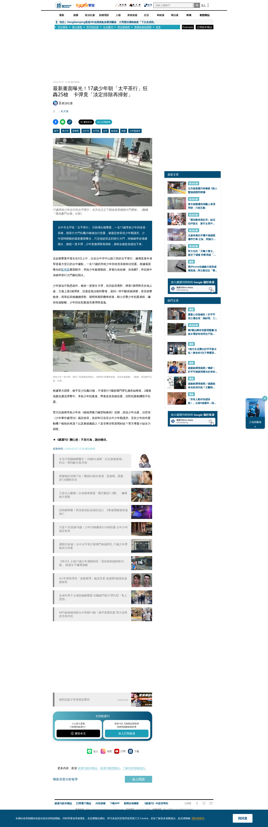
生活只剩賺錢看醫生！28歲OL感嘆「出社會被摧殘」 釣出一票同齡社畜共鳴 (93, 460)
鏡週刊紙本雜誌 (87, 768)
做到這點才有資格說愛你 (74, 699)
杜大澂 (64, 111)
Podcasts (188, 27)
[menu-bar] (208, 5)
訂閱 (123, 751)
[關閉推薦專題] (264, 398)
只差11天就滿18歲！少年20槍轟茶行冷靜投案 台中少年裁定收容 (93, 529)
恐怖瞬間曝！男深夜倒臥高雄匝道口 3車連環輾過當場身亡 (93, 512)
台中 (105, 130)
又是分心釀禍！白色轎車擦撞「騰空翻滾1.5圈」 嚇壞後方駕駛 (93, 494)
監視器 (114, 130)
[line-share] (62, 122)
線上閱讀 (138, 779)
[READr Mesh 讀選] (148, 5)
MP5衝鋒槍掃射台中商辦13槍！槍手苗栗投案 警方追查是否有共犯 (93, 614)
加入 (95, 751)
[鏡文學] (135, 5)
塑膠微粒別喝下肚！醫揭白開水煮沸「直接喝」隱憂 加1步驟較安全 (92, 477)
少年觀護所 (135, 130)
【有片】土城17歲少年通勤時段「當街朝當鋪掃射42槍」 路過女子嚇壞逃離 (91, 563)
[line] (188, 803)
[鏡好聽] (121, 5)
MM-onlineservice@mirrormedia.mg (105, 809)
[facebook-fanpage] (197, 803)
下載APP (115, 803)
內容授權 (100, 803)
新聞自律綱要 (131, 803)
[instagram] (203, 803)
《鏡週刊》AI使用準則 (155, 803)
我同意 (242, 818)
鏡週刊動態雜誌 (110, 768)
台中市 (86, 130)
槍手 (56, 130)
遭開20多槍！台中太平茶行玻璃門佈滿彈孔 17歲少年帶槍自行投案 (93, 546)
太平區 (96, 130)
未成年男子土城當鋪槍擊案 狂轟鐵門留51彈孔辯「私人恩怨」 (93, 597)
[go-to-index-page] (63, 5)
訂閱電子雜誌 (83, 803)
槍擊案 (75, 130)
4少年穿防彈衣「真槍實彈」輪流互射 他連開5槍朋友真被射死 (93, 580)
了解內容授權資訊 (134, 768)
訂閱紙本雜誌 (204, 27)
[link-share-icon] (69, 122)
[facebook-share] (55, 122)
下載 (136, 751)
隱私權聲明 (198, 818)
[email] (211, 803)
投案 (123, 130)
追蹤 (109, 751)
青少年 (65, 130)
